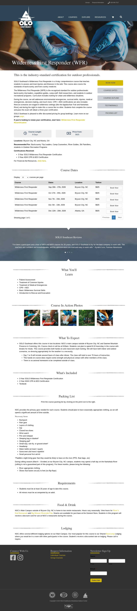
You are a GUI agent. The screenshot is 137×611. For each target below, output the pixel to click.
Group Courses (57, 558)
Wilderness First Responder (26, 187)
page (22, 116)
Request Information (98, 2)
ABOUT (61, 17)
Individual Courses (58, 555)
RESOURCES (100, 17)
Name (93, 556)
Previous (105, 217)
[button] (110, 83)
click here (42, 161)
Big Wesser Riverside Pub (41, 513)
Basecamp (110, 534)
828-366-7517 (114, 2)
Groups (87, 2)
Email (93, 569)
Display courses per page (28, 177)
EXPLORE (86, 17)
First (92, 564)
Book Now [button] (114, 188)
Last (110, 564)
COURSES (72, 17)
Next (120, 217)
